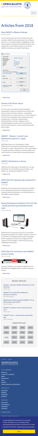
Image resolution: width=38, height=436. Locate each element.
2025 (14, 327)
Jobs (3, 380)
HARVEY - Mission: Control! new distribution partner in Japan (14, 137)
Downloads (6, 412)
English (10, 359)
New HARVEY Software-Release (14, 32)
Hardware (4, 406)
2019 (30, 332)
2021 (14, 332)
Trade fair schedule (7, 374)
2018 (6, 337)
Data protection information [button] (26, 427)
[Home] (11, 5)
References (5, 378)
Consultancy (5, 404)
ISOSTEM (4, 394)
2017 (14, 337)
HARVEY (3, 392)
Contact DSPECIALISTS (9, 416)
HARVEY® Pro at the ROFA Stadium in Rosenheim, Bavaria (15, 293)
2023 (30, 327)
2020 (22, 332)
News (3, 376)
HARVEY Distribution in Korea (13, 161)
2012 (22, 342)
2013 (14, 342)
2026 (6, 327)
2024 (22, 327)
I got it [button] (19, 431)
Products (5, 388)
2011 (30, 342)
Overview (4, 390)
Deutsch (3, 359)
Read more (19, 97)
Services (4, 400)
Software (4, 408)
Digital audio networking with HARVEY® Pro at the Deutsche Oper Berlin (18, 301)
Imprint (3, 382)
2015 (30, 337)
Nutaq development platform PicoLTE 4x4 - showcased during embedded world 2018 (19, 205)
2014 (6, 342)
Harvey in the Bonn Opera (12, 103)
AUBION (4, 396)
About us (4, 372)
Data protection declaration (10, 384)
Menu (34, 13)
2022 (6, 332)
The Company (6, 370)
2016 (22, 337)
